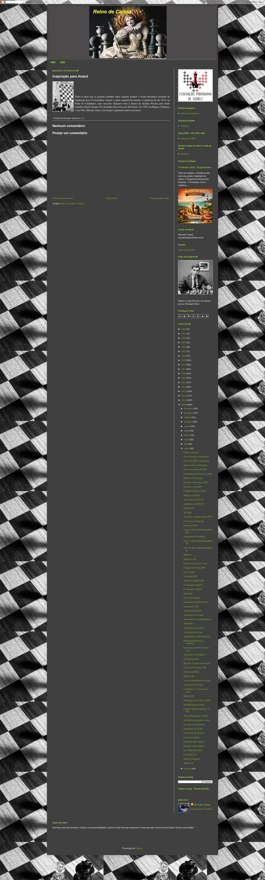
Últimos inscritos (191, 452)
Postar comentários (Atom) (72, 203)
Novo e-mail (189, 571)
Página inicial (111, 198)
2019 (183, 360)
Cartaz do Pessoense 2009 (195, 667)
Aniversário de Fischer (193, 684)
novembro (188, 412)
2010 (183, 400)
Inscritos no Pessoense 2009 (196, 482)
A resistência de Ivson (193, 632)
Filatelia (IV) (189, 508)
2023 (183, 342)
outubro (187, 417)
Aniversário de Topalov (194, 627)
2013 (183, 386)
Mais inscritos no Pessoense (196, 465)
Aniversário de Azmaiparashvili (197, 619)
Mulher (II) (188, 763)
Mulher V (188, 554)
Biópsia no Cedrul (191, 495)
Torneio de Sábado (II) (193, 580)
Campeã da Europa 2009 (194, 567)
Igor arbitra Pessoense (193, 750)
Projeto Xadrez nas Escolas (195, 563)
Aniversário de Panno (193, 610)
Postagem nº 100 (191, 606)
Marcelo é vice (190, 559)
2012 (183, 391)
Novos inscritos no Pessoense (196, 456)
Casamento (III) (190, 576)
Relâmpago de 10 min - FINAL (197, 700)
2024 (183, 337)
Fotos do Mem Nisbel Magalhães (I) (198, 549)
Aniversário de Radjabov (194, 654)
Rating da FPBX (188, 138)
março (187, 448)
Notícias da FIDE (191, 671)
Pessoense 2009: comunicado (196, 460)
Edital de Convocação (193, 478)
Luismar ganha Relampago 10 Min (197, 710)
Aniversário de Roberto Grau (196, 601)
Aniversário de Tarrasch (194, 732)
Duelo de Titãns (191, 525)
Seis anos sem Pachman (194, 724)
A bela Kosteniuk (191, 658)
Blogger (138, 848)
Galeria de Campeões (190, 113)
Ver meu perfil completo (201, 808)
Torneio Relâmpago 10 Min (196, 715)
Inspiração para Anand (193, 741)
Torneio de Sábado (192, 597)
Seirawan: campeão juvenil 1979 (198, 516)
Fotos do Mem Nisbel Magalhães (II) (198, 542)
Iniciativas (185, 153)
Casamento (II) (190, 754)
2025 (183, 333)
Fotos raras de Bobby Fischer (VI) (196, 649)
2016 (183, 373)
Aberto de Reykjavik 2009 (195, 469)
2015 (183, 377)
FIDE (53, 62)
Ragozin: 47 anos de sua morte (197, 663)
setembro (188, 421)
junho (187, 435)
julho (186, 430)
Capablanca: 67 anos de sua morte (196, 690)
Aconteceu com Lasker (194, 614)
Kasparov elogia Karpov (194, 745)
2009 (183, 404)
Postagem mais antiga (159, 198)
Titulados (185, 125)
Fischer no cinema (191, 737)
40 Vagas (188, 512)
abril (186, 443)
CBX (62, 62)
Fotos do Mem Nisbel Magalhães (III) (198, 531)
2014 (183, 382)
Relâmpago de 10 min (193, 728)
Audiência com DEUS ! (194, 503)
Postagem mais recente (63, 198)
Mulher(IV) (189, 623)
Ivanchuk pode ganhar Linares (197, 720)
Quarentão (188, 593)
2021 (183, 351)
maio (186, 439)
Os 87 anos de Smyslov (194, 521)
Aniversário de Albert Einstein (197, 636)
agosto (187, 426)
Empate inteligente (192, 758)
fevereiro (188, 768)
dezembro (188, 408)
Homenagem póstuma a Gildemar (194, 642)
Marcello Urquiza (202, 804)
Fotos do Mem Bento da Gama (197, 680)
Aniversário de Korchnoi (194, 536)
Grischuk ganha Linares (194, 704)
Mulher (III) (189, 695)
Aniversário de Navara (193, 499)
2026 (183, 329)
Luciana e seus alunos (193, 486)
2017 (183, 368)
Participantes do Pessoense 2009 (198, 473)
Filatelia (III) (189, 676)
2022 (183, 346)
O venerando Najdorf (193, 584)
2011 (183, 395)
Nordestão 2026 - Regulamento (194, 167)
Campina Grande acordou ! (195, 490)
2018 (183, 364)
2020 (183, 355)
